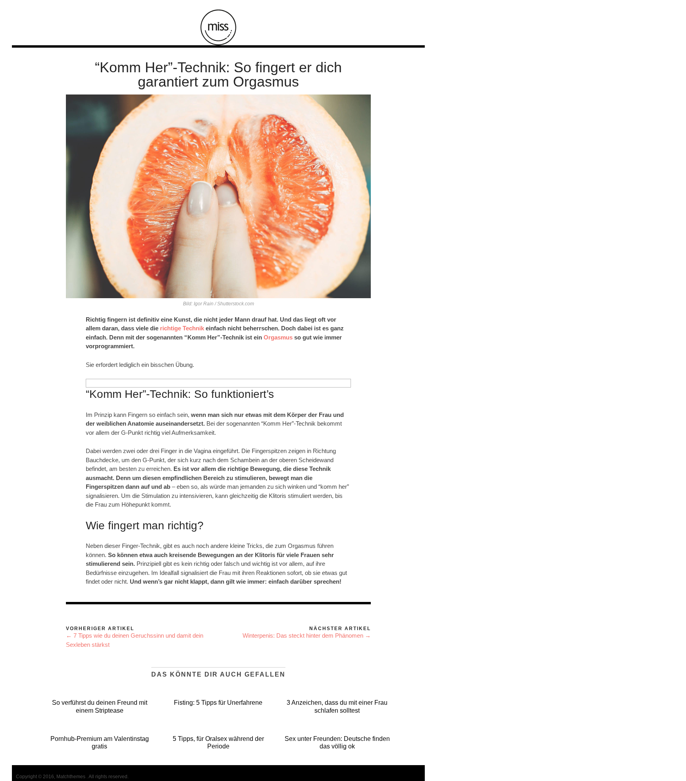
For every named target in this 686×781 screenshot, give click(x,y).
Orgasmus (278, 337)
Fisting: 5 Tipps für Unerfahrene (218, 702)
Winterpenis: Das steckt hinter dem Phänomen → (307, 635)
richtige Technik (182, 328)
